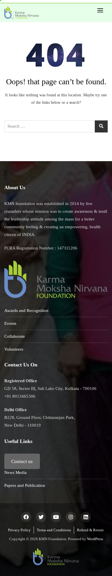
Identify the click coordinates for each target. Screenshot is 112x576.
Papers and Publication (24, 485)
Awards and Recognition (26, 310)
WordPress (95, 539)
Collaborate (14, 336)
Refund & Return (90, 530)
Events (10, 323)
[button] (101, 10)
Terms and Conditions (54, 530)
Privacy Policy (19, 530)
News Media (15, 472)
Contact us (22, 461)
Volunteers (13, 349)
